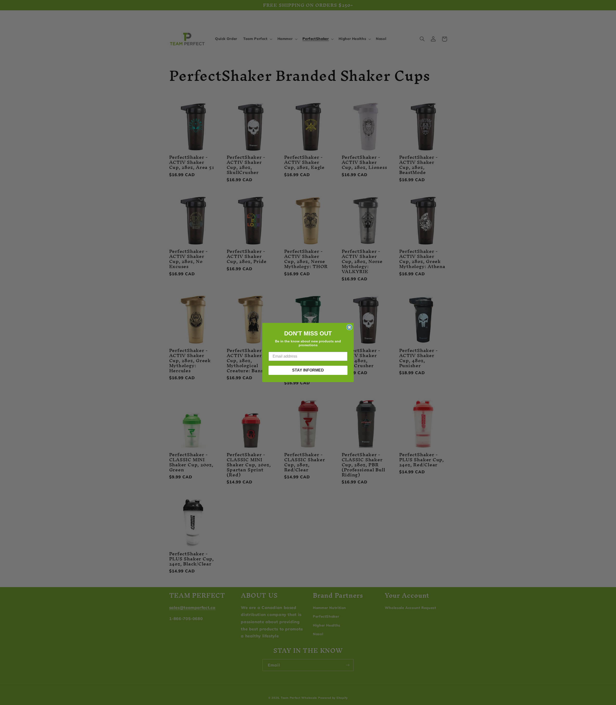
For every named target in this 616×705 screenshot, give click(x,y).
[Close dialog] (349, 327)
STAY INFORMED (308, 370)
